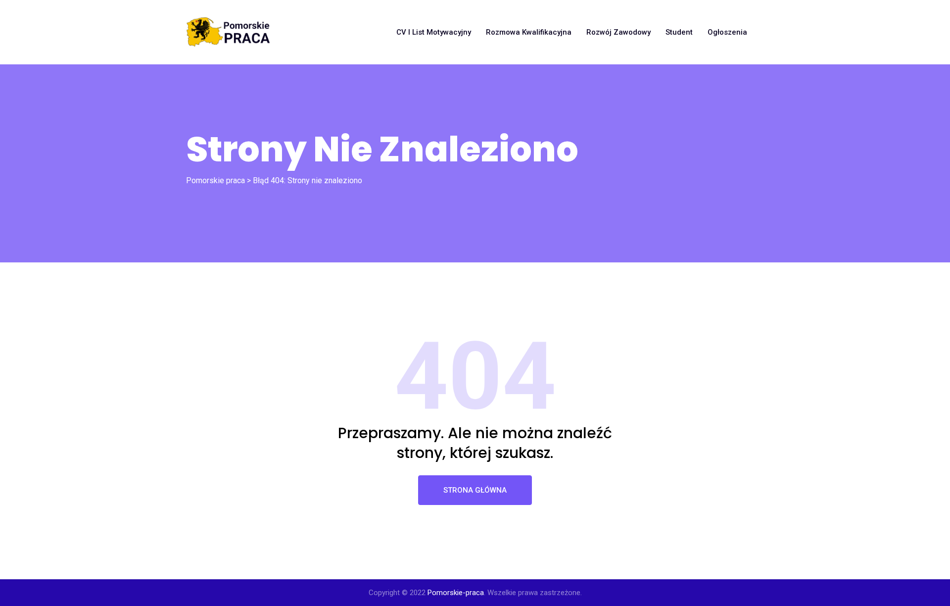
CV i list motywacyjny (433, 32)
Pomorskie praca (215, 180)
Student (679, 32)
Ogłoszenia (727, 32)
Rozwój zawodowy (618, 32)
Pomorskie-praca (456, 592)
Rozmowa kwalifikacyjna (528, 32)
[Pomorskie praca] (228, 32)
